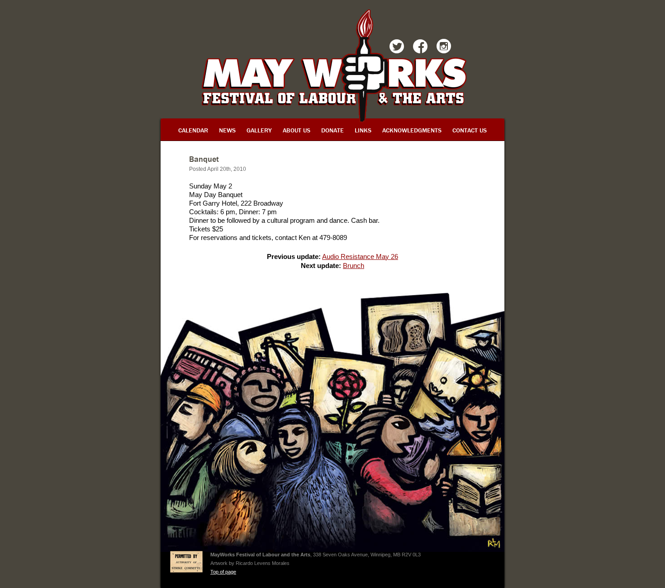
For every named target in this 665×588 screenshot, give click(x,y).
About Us (296, 130)
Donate (332, 130)
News (227, 130)
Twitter (397, 48)
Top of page (223, 571)
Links (363, 130)
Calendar (193, 130)
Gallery (259, 130)
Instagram (444, 48)
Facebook (420, 48)
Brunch (353, 265)
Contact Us (469, 130)
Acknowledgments (412, 130)
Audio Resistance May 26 (360, 256)
